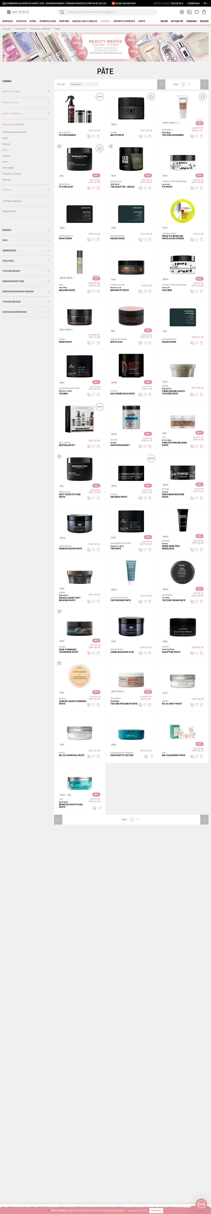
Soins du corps (10, 102)
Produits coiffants (13, 124)
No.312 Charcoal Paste (71, 755)
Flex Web (167, 290)
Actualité (177, 21)
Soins (33, 21)
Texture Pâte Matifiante (124, 703)
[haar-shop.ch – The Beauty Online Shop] (18, 12)
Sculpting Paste (171, 652)
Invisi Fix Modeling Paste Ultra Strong (173, 237)
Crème (6, 156)
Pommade (8, 168)
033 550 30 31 (177, 3)
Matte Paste (117, 135)
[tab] (25, 93)
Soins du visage (11, 91)
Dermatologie (48, 21)
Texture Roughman (172, 135)
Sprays (6, 144)
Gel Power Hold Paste (122, 393)
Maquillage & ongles (85, 21)
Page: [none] (176, 84)
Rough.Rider (117, 238)
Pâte (5, 162)
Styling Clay (66, 187)
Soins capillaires (11, 113)
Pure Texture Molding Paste (174, 443)
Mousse (6, 179)
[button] (156, 1210)
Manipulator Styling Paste (71, 805)
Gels (5, 138)
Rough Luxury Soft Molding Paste (70, 599)
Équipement (9, 211)
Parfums (64, 21)
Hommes (105, 21)
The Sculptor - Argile (122, 187)
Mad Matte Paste (119, 290)
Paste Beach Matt (120, 445)
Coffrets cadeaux (11, 201)
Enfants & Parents (124, 21)
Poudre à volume (11, 173)
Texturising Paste (120, 600)
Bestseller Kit (67, 445)
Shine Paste (65, 342)
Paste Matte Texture (122, 755)
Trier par (61, 84)
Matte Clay (116, 342)
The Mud (63, 393)
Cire (4, 150)
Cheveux (21, 21)
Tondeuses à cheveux (14, 132)
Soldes (204, 21)
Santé (141, 21)
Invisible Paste (118, 497)
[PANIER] (204, 12)
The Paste (115, 548)
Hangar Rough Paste (70, 548)
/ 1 (189, 84)
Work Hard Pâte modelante (171, 547)
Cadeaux (191, 21)
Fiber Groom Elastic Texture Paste (173, 392)
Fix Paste (167, 187)
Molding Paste (67, 290)
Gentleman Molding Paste (173, 495)
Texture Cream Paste (174, 600)
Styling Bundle (67, 135)
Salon (164, 21)
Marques (7, 21)
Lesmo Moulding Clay (122, 652)
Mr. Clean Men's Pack (173, 755)
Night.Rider (65, 238)
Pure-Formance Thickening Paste (68, 650)
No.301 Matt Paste (172, 703)
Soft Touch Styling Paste (70, 495)
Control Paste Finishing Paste (72, 702)
